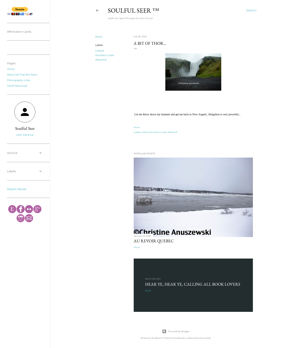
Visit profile (25, 135)
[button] (187, 114)
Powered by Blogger (178, 331)
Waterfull (101, 59)
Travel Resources (17, 85)
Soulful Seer (25, 128)
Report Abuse (16, 189)
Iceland (99, 50)
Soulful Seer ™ (133, 10)
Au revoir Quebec (154, 241)
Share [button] (98, 36)
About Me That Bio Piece (22, 74)
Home (11, 69)
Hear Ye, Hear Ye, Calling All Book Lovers (192, 284)
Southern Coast (104, 55)
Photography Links (18, 80)
